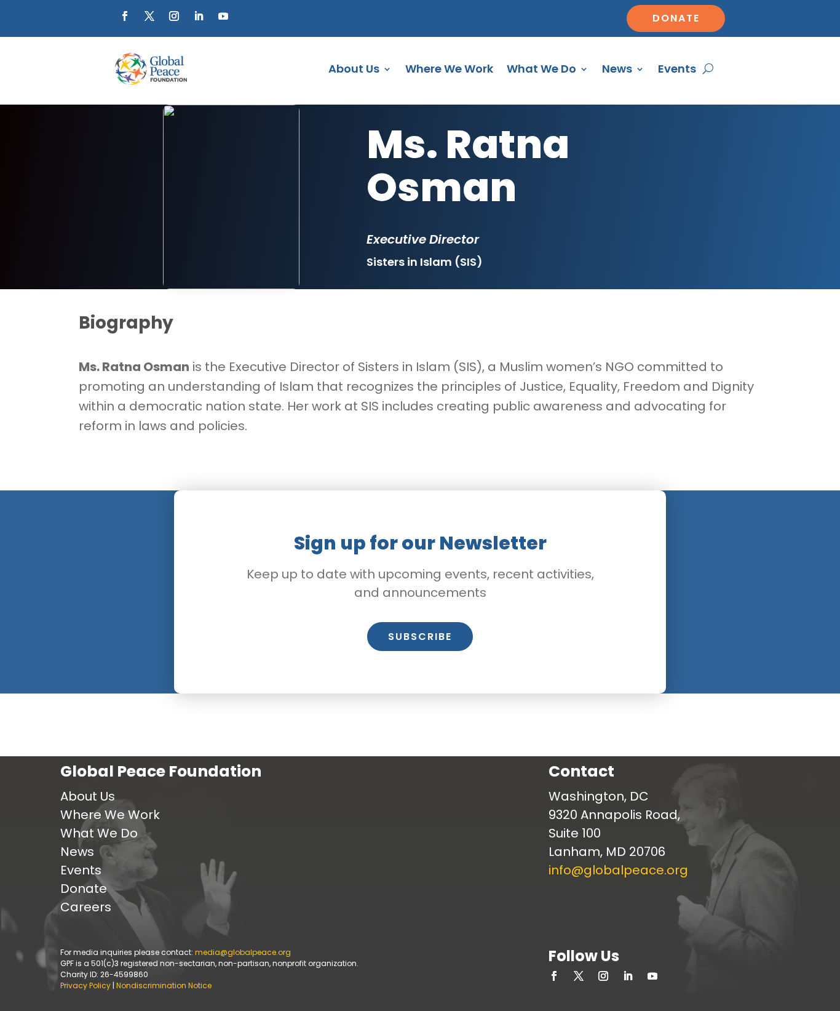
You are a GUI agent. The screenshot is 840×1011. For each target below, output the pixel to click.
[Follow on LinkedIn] (198, 16)
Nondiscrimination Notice (164, 985)
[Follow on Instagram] (174, 16)
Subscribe (420, 636)
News (617, 68)
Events (677, 68)
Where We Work (449, 68)
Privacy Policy (85, 985)
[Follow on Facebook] (125, 16)
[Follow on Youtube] (223, 16)
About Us (353, 68)
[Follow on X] (149, 16)
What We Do (541, 68)
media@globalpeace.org (243, 952)
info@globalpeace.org (618, 870)
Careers (85, 907)
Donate (676, 18)
